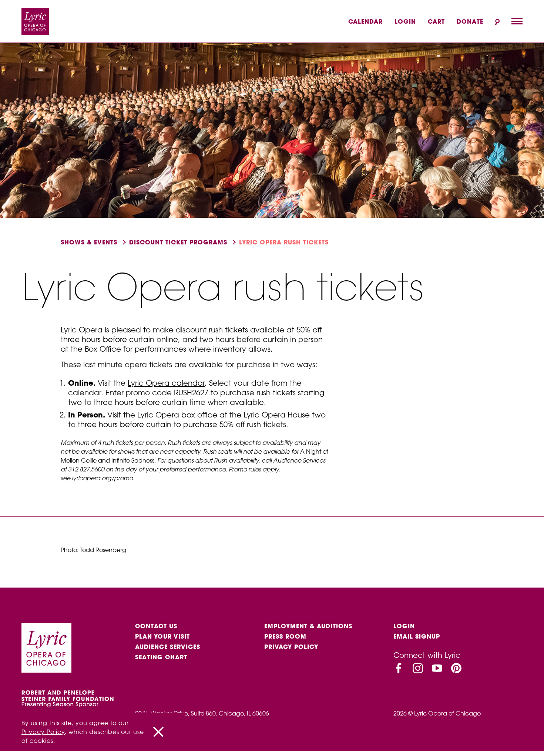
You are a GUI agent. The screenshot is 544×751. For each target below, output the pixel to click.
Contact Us (156, 626)
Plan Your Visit (162, 636)
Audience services (167, 647)
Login (405, 21)
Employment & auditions (308, 626)
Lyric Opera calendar (166, 383)
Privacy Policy (291, 647)
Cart (436, 21)
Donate (470, 21)
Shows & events (89, 242)
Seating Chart (161, 657)
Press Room (285, 636)
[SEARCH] (497, 22)
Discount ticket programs (178, 242)
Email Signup (416, 636)
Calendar (365, 21)
